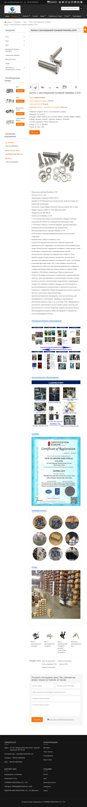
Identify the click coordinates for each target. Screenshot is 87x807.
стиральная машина (12, 55)
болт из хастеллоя (48, 661)
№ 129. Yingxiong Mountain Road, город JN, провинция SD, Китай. (25, 749)
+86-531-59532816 (32, 2)
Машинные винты (20, 109)
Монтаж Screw (10, 59)
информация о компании (13, 774)
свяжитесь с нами (55, 16)
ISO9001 (35, 434)
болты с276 (63, 664)
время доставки (35, 104)
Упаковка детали (39, 511)
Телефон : (8, 758)
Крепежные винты (50, 782)
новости (25, 16)
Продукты (15, 16)
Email (34, 132)
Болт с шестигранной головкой (40, 22)
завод (42, 16)
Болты (46, 774)
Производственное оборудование (47, 321)
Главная (8, 22)
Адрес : (6, 748)
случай (35, 16)
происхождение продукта (38, 101)
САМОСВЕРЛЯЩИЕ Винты (20, 119)
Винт (7, 45)
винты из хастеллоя (65, 661)
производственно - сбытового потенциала (44, 107)
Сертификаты (48, 756)
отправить (37, 719)
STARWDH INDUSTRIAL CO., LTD (15, 782)
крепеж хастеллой (48, 667)
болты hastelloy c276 (49, 664)
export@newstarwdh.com (15, 2)
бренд (31, 98)
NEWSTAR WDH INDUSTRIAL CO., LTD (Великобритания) (24, 790)
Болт (17, 87)
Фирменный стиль (10, 778)
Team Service (48, 752)
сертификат (77, 16)
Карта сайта (48, 760)
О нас (66, 16)
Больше (20, 91)
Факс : (6, 762)
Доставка (47, 748)
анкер (7, 63)
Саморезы (47, 786)
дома (7, 16)
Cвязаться (10, 742)
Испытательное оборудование (45, 377)
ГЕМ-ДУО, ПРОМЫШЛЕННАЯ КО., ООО (18, 786)
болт (25, 22)
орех (7, 41)
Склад (34, 567)
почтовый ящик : (10, 754)
